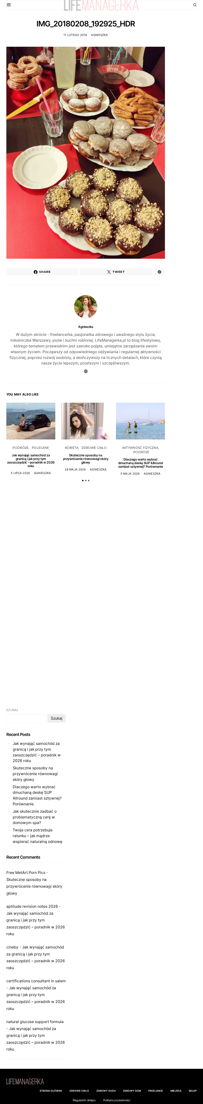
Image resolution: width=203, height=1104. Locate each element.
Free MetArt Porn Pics (25, 872)
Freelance (155, 1090)
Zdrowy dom (132, 1090)
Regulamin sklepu (84, 1100)
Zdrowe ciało (93, 448)
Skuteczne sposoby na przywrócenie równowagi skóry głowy (85, 458)
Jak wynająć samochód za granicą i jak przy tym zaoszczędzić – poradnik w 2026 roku (31, 460)
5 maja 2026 (130, 473)
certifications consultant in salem (36, 981)
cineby (12, 947)
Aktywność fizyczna (140, 448)
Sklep (193, 1090)
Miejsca (176, 1090)
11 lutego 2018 (75, 35)
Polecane (40, 448)
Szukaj (12, 710)
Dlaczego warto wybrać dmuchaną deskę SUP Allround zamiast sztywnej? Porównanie (140, 462)
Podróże (20, 448)
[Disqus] (85, 546)
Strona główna (51, 1090)
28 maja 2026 (75, 469)
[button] (82, 480)
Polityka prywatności (116, 1100)
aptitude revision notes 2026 (32, 906)
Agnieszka (99, 35)
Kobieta (71, 448)
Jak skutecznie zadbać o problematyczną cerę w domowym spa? (34, 817)
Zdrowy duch (106, 1090)
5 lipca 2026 (20, 473)
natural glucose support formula (35, 1021)
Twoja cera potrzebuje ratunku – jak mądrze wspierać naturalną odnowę (37, 836)
